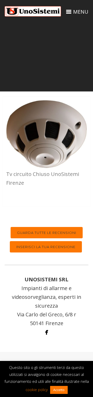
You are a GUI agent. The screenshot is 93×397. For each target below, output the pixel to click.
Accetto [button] (59, 389)
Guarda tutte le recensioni (46, 233)
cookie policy (37, 389)
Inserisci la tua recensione (45, 247)
